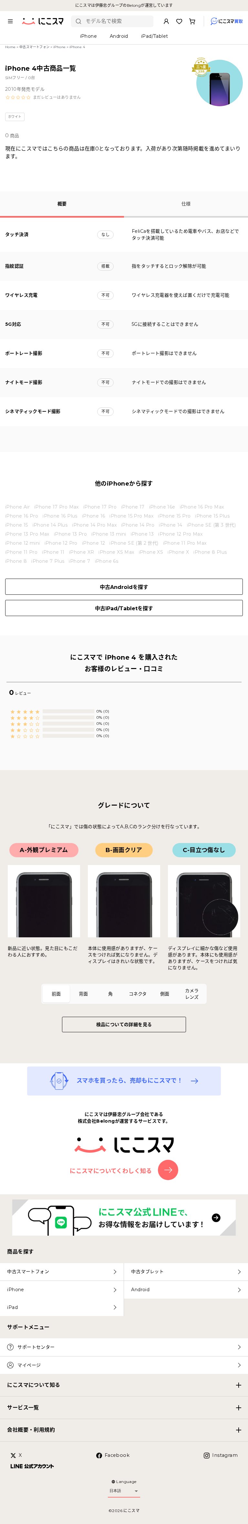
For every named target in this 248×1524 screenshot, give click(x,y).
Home (10, 47)
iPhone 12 (93, 543)
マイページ (29, 1365)
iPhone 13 (142, 534)
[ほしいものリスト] (179, 21)
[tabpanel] (124, 907)
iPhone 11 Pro (21, 552)
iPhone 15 (16, 525)
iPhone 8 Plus (210, 552)
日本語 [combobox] (115, 1490)
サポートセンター (36, 1347)
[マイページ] (166, 21)
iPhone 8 (16, 561)
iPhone (59, 47)
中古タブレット (147, 1271)
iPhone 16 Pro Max (202, 507)
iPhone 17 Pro (100, 507)
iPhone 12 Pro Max (180, 534)
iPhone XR (81, 552)
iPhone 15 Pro (174, 516)
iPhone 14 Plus (50, 525)
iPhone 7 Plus (47, 561)
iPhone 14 (170, 525)
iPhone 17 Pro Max (56, 507)
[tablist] (124, 994)
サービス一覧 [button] (23, 1408)
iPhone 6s (107, 561)
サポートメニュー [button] (28, 1327)
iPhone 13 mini (108, 534)
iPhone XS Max (116, 552)
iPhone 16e (162, 507)
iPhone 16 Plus (60, 516)
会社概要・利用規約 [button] (31, 1430)
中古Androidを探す (124, 587)
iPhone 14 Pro (137, 525)
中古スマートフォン (34, 47)
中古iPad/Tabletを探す (124, 608)
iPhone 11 (53, 552)
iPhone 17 (133, 507)
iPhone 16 (93, 516)
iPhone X (178, 552)
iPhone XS (151, 552)
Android (140, 1289)
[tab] (56, 994)
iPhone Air (17, 507)
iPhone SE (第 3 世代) (211, 525)
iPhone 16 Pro (21, 516)
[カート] (192, 21)
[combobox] (117, 21)
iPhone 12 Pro (61, 543)
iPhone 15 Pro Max (131, 516)
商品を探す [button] (20, 1252)
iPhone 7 (79, 561)
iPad (12, 1307)
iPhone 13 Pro (70, 534)
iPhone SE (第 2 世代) (133, 543)
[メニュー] (10, 21)
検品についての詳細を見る (124, 1024)
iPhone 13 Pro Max (27, 534)
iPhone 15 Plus (212, 516)
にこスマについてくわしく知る (111, 1171)
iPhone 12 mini (22, 543)
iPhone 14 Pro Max (94, 525)
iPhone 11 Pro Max (185, 543)
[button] (43, 97)
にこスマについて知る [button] (33, 1385)
